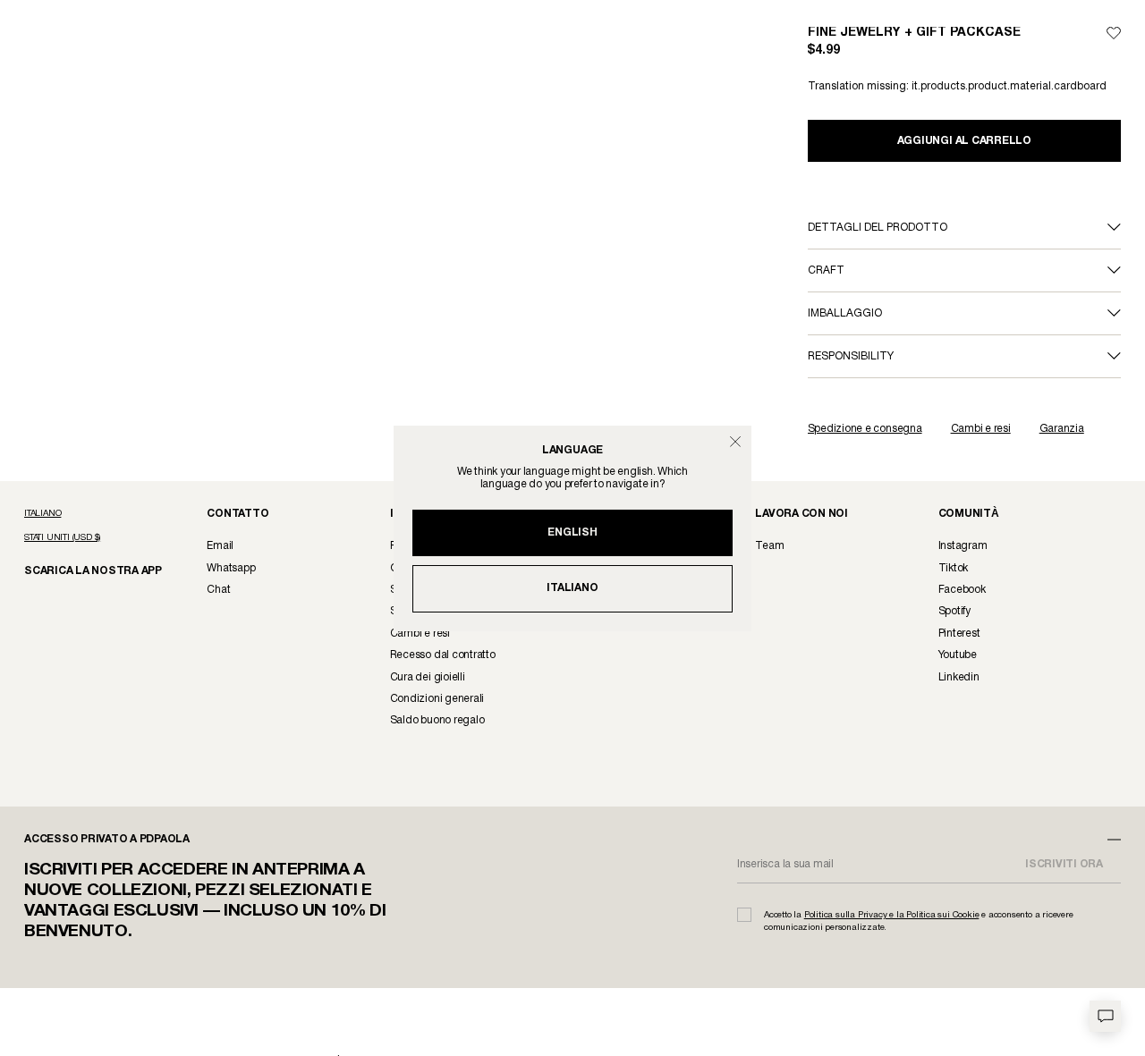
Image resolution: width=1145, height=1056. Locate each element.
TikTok (953, 568)
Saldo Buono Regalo (437, 720)
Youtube (957, 655)
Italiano (572, 588)
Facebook (962, 590)
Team (769, 546)
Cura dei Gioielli (427, 677)
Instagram (963, 546)
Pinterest (959, 633)
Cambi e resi (981, 429)
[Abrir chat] (1105, 1016)
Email (220, 546)
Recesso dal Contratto (443, 655)
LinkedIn (959, 677)
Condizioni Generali (437, 699)
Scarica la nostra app (84, 570)
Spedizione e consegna (865, 429)
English (572, 532)
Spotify (954, 611)
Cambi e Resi (420, 633)
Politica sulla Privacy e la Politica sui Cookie (892, 915)
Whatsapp (231, 568)
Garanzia (1061, 429)
